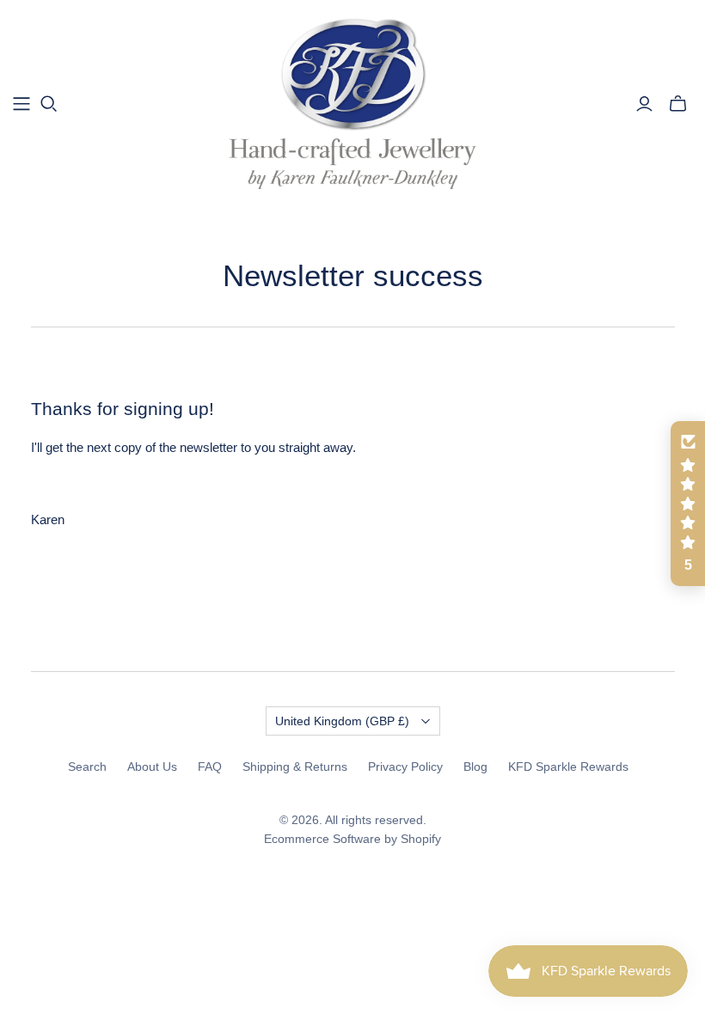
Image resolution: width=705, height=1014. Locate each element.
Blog (475, 766)
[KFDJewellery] (352, 103)
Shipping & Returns (294, 766)
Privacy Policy (405, 766)
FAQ (210, 766)
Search (87, 766)
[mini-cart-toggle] (678, 104)
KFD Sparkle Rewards (568, 766)
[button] (688, 503)
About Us (152, 766)
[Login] (644, 104)
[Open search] (49, 104)
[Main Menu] (21, 104)
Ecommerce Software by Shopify (352, 839)
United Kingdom (342, 721)
